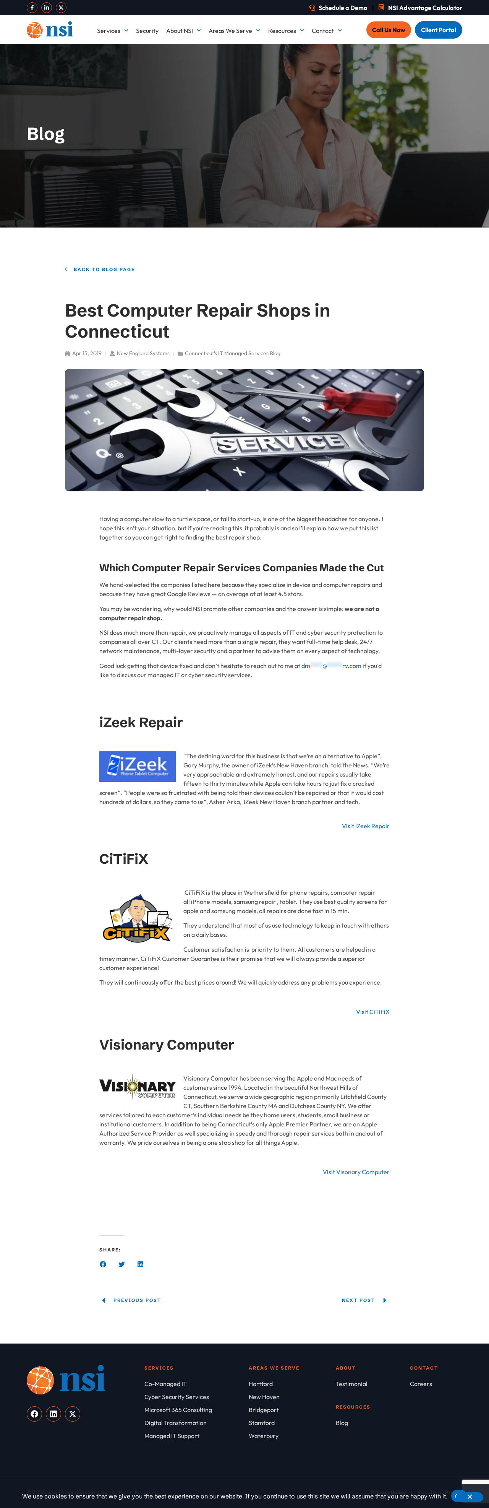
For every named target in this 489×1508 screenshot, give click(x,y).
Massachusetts (437, 121)
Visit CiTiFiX (373, 1012)
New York (257, 177)
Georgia (342, 93)
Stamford (430, 205)
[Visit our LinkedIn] (46, 7)
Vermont (343, 233)
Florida (254, 93)
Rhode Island (261, 205)
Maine (252, 121)
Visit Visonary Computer (356, 1172)
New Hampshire (266, 149)
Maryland (344, 121)
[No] (469, 1497)
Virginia (428, 233)
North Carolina (351, 177)
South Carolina (351, 205)
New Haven (346, 149)
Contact (323, 30)
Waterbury (259, 261)
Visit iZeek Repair (366, 826)
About (346, 1368)
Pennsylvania (435, 177)
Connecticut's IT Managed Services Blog (232, 353)
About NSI (179, 30)
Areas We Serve (230, 30)
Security (147, 30)
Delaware (430, 65)
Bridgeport (259, 65)
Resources (282, 30)
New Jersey (433, 149)
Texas (252, 233)
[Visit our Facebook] (32, 7)
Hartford (429, 93)
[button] (103, 1264)
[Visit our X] (61, 7)
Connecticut (347, 65)
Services (108, 30)
